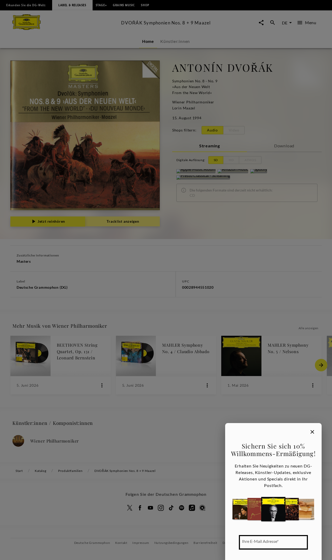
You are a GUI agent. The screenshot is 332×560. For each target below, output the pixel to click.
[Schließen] (312, 432)
